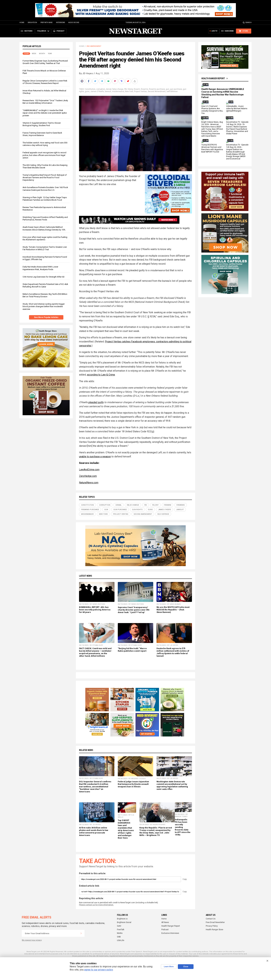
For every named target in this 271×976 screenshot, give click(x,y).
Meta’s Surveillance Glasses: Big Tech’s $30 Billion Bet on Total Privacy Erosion (45, 295)
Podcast (165, 929)
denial (108, 89)
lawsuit (108, 91)
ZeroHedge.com (88, 476)
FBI (125, 89)
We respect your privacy (32, 940)
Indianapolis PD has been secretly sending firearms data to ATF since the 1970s (182, 827)
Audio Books (73, 22)
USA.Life (120, 940)
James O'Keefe (97, 91)
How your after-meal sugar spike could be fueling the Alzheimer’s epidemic (45, 238)
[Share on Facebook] (89, 81)
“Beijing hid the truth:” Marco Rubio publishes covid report (132, 649)
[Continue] (81, 933)
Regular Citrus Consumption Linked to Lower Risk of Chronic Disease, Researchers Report (45, 82)
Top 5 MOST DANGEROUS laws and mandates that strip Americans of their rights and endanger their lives (126, 829)
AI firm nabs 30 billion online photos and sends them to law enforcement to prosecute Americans (93, 831)
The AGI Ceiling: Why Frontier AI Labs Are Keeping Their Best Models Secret (45, 166)
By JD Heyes (86, 73)
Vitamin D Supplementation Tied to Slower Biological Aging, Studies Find (42, 124)
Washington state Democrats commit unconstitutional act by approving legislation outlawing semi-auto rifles (172, 785)
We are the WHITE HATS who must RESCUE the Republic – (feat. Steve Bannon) (173, 609)
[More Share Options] (135, 81)
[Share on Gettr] (128, 81)
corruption (100, 89)
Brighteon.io (122, 919)
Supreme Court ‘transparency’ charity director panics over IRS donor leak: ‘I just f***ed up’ (133, 609)
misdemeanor (118, 91)
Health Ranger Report (213, 78)
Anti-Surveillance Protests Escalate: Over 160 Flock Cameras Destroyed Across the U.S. (45, 188)
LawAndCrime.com (89, 469)
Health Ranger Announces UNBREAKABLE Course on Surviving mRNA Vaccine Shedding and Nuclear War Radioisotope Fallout (222, 93)
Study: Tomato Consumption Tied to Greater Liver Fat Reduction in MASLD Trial (45, 248)
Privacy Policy (212, 926)
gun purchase (176, 89)
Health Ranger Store (214, 929)
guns (87, 91)
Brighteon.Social (124, 922)
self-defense (172, 91)
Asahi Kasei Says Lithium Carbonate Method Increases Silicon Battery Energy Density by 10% (44, 228)
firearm (137, 89)
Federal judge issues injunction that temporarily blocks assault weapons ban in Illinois (133, 784)
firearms (144, 89)
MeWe (119, 933)
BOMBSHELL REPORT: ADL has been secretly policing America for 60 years (94, 609)
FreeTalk (120, 929)
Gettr (119, 926)
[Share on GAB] (108, 81)
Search (248, 22)
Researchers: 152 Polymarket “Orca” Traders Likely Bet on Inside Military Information (45, 101)
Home (21, 22)
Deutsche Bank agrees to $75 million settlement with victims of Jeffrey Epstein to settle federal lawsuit (173, 652)
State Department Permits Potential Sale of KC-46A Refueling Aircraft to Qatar (45, 285)
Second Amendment (157, 91)
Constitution (90, 89)
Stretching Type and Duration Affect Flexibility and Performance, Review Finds (45, 218)
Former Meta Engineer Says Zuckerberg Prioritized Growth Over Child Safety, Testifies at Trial (45, 62)
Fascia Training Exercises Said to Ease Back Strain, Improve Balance (42, 134)
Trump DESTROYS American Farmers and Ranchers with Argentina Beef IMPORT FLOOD (212, 148)
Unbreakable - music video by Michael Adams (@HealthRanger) (236, 108)
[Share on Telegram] (102, 81)
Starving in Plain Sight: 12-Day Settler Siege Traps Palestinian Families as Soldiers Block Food (45, 198)
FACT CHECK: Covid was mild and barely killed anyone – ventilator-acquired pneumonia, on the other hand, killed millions (95, 652)
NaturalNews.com (88, 482)
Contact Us (210, 919)
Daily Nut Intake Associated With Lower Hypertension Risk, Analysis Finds (40, 268)
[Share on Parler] (115, 81)
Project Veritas (140, 91)
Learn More (169, 966)
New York (129, 91)
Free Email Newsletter (215, 922)
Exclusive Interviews (170, 933)
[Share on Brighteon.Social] (82, 81)
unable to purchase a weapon (95, 456)
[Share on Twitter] (95, 81)
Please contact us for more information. (96, 905)
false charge (117, 89)
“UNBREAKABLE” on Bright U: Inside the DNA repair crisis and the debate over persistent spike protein (45, 113)
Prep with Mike (46, 22)
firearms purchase (157, 89)
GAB (119, 937)
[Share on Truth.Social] (122, 81)
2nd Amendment (93, 46)
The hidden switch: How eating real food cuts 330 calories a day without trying (45, 143)
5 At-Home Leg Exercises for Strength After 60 (43, 277)
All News (165, 922)
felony (130, 89)
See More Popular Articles (46, 317)
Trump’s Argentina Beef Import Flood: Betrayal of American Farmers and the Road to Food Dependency (45, 177)
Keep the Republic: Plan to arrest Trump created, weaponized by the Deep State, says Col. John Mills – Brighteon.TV (155, 831)
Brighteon (32, 22)
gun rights (137, 510)
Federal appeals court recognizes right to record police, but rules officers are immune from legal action (44, 155)
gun (167, 89)
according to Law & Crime (101, 374)
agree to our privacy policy (98, 969)
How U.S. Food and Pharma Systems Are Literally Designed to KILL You (212, 110)
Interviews (60, 22)
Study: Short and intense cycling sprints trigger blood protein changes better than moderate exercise (44, 306)
